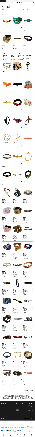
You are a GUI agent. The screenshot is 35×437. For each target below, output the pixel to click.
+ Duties (15, 48)
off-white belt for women (21, 395)
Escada (6, 5)
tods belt (27, 395)
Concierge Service (2, 406)
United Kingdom (5, 431)
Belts (16, 5)
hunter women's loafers (24, 398)
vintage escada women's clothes (7, 398)
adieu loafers (31, 398)
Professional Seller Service (17, 410)
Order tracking (10, 405)
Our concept (3, 404)
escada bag (30, 397)
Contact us (23, 406)
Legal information (10, 416)
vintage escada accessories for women (10, 396)
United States (8, 431)
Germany (12, 431)
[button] (33, 2)
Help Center (23, 404)
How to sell (17, 404)
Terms (14, 416)
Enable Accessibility (3, 0)
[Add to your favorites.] (11, 27)
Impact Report (30, 407)
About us (29, 405)
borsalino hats (7, 395)
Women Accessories (11, 5)
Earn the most (28, 55)
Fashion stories (30, 410)
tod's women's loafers (6, 397)
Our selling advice (17, 406)
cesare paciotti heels (14, 397)
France (2, 431)
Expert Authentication (13, 56)
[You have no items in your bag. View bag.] (33, 2)
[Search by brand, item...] (2, 3)
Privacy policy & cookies (19, 416)
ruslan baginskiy (13, 395)
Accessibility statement (4, 416)
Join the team (30, 409)
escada (29, 396)
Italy (15, 431)
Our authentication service (11, 408)
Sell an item (17, 408)
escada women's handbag (22, 396)
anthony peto (16, 398)
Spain (14, 431)
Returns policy (10, 410)
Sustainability (30, 406)
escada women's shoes (23, 397)
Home (3, 5)
